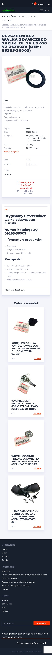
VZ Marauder (34, 140)
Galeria (5, 560)
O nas (4, 553)
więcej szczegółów (11, 151)
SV (27, 140)
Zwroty (5, 589)
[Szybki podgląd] (40, 311)
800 (36, 135)
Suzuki (33, 16)
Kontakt (5, 556)
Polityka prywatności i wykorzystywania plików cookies (24, 575)
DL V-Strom (6, 21)
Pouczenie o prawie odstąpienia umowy (18, 582)
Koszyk (5, 600)
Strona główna (9, 16)
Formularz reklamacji (10, 578)
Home (4, 549)
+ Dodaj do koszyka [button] (31, 358)
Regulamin (6, 571)
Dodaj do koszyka (28, 192)
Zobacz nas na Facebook (31, 643)
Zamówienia (7, 604)
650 (27, 135)
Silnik (28, 128)
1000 (13, 358)
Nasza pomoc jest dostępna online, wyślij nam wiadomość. (25, 635)
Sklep (4, 607)
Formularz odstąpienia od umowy (16, 585)
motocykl (23, 16)
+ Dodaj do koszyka (31, 526)
